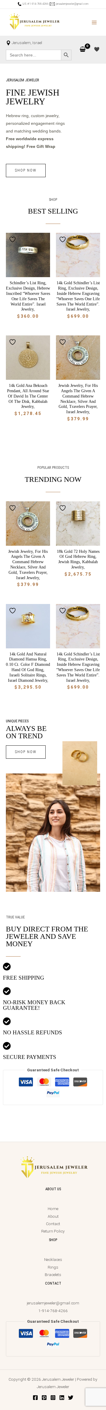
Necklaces (53, 1259)
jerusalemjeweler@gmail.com (71, 3)
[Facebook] (35, 1397)
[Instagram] (53, 1397)
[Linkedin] (61, 1397)
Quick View (28, 272)
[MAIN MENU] (94, 22)
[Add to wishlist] (13, 239)
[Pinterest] (44, 1397)
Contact (53, 1223)
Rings (53, 1267)
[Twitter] (70, 1397)
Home (53, 1208)
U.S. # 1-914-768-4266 (34, 3)
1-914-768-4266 (53, 1310)
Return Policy (53, 1231)
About (53, 1216)
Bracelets (53, 1274)
